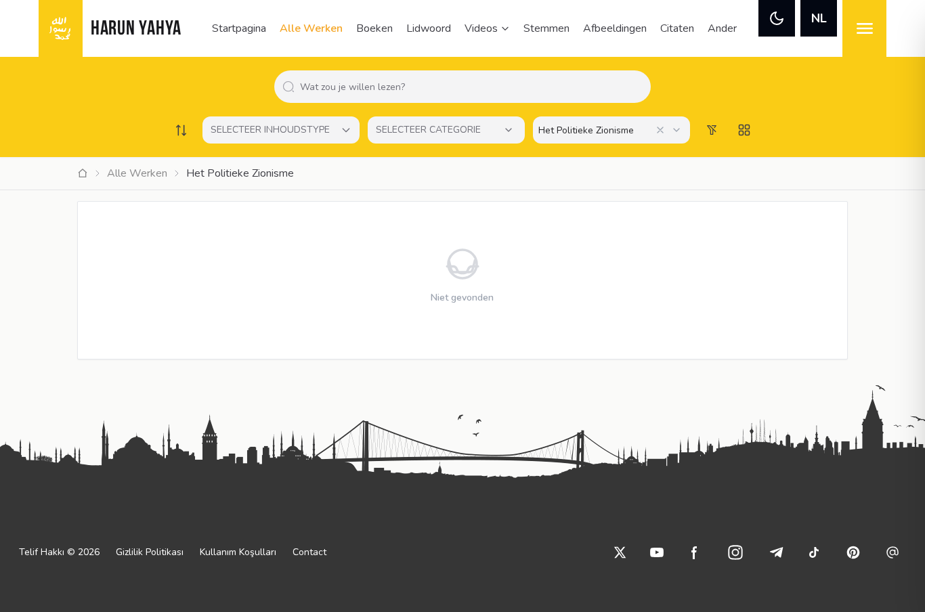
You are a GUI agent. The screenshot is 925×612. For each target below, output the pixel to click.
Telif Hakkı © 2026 (59, 552)
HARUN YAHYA (136, 29)
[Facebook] (694, 552)
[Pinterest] (853, 552)
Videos (481, 28)
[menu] (864, 28)
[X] (620, 552)
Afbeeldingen (615, 28)
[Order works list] (180, 130)
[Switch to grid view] (744, 130)
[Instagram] (735, 552)
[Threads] (892, 552)
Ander (722, 28)
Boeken (374, 28)
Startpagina (239, 28)
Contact (309, 552)
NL (819, 18)
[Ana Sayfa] (82, 173)
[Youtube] (656, 552)
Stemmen (546, 28)
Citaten (677, 28)
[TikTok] (813, 552)
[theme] (776, 18)
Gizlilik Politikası (150, 552)
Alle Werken (311, 28)
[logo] (61, 28)
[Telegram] (776, 552)
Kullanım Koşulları (238, 552)
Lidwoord (428, 28)
